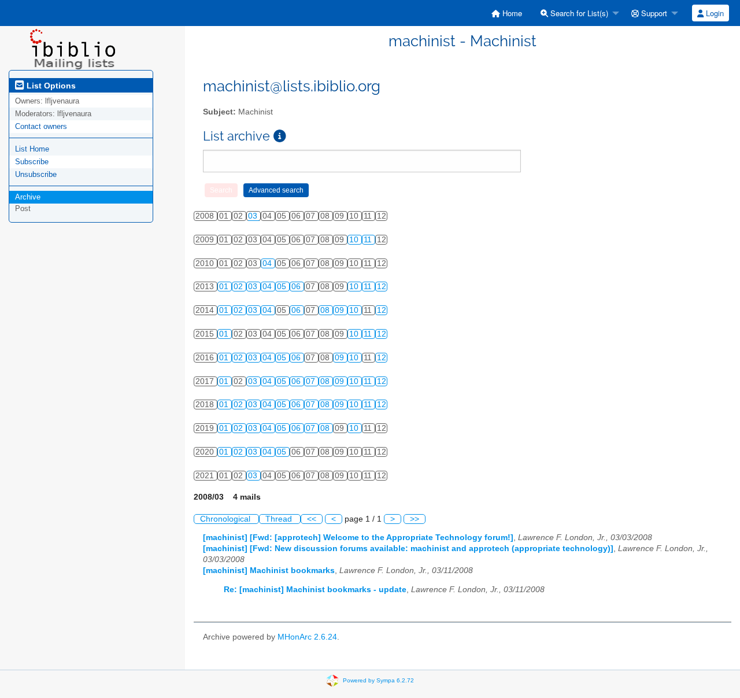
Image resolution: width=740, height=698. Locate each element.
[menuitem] (506, 13)
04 (268, 263)
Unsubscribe (36, 174)
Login (714, 13)
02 (239, 286)
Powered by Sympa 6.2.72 (378, 680)
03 (254, 216)
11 (369, 239)
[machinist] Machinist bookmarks (269, 570)
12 (381, 286)
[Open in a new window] (279, 136)
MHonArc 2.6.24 (307, 637)
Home (511, 13)
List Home (32, 149)
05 (282, 286)
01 (225, 286)
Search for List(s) (578, 13)
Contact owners (41, 126)
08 (326, 310)
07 (311, 381)
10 (355, 239)
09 (340, 310)
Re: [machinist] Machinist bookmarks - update (315, 589)
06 (297, 286)
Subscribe (32, 161)
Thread (279, 519)
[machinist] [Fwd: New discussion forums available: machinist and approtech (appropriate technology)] (408, 548)
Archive (27, 197)
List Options (50, 85)
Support (653, 13)
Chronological (226, 519)
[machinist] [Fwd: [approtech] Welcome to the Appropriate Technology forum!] (358, 537)
